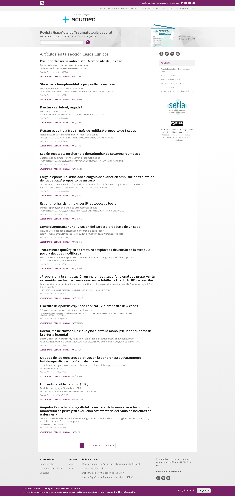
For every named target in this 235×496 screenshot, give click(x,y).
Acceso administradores (184, 8)
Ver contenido (46, 77)
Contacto (44, 473)
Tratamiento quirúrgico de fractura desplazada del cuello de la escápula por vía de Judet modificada (95, 251)
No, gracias (204, 490)
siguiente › (96, 445)
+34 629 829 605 (187, 3)
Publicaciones (90, 459)
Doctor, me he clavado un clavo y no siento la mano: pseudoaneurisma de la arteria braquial (96, 332)
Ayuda (72, 464)
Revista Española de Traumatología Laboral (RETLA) (107, 477)
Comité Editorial (167, 87)
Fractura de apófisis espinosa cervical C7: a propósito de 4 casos (89, 306)
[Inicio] (42, 3)
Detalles (57, 77)
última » (110, 445)
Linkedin (158, 478)
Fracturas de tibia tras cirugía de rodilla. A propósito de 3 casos (88, 130)
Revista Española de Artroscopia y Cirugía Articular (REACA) (111, 464)
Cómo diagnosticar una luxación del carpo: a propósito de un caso (90, 226)
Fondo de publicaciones (171, 79)
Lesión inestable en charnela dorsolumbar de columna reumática (90, 153)
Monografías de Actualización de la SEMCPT (103, 473)
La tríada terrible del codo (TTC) (64, 384)
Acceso (73, 459)
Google (168, 478)
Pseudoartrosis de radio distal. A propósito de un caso (81, 61)
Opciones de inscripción (51, 468)
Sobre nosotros (47, 464)
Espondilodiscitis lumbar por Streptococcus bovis (78, 203)
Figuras (66, 77)
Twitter (163, 478)
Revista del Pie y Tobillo (93, 468)
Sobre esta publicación (170, 75)
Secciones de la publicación (172, 83)
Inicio (71, 468)
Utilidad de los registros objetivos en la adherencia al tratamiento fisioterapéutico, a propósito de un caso (90, 359)
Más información (127, 492)
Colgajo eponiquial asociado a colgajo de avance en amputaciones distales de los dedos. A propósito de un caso (97, 178)
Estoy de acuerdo (186, 490)
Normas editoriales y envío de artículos (177, 91)
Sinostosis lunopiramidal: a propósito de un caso (77, 84)
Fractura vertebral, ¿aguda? (61, 107)
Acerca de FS (47, 459)
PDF (73, 77)
